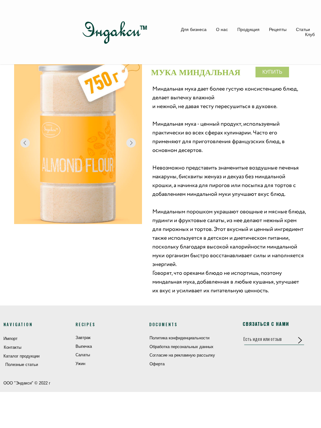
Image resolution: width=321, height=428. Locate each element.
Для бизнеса (194, 29)
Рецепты (278, 29)
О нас (222, 29)
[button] (300, 340)
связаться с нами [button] (266, 323)
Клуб (310, 34)
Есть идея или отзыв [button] (262, 338)
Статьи (303, 29)
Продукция (248, 29)
